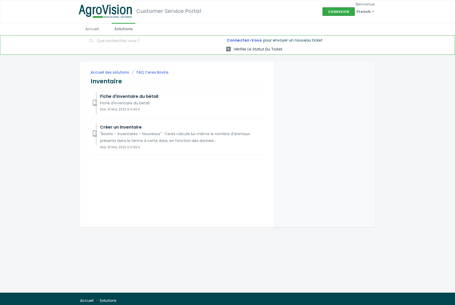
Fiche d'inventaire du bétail (129, 96)
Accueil (92, 29)
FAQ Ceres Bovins (153, 72)
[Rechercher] (91, 41)
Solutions (123, 29)
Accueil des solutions (110, 72)
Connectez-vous (244, 40)
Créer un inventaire (121, 127)
